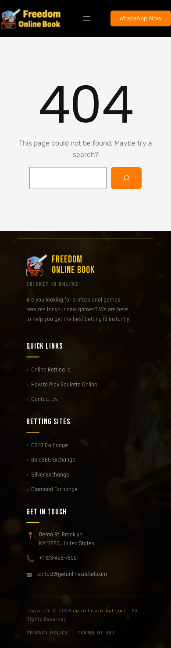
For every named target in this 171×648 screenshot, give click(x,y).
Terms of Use (96, 633)
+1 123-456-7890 (58, 557)
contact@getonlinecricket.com (71, 574)
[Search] (126, 178)
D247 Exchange (49, 445)
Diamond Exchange (54, 489)
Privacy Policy (47, 633)
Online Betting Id (51, 370)
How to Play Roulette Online (64, 385)
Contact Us (44, 399)
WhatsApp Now (140, 18)
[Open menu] (87, 18)
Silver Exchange (50, 475)
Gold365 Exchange (53, 460)
